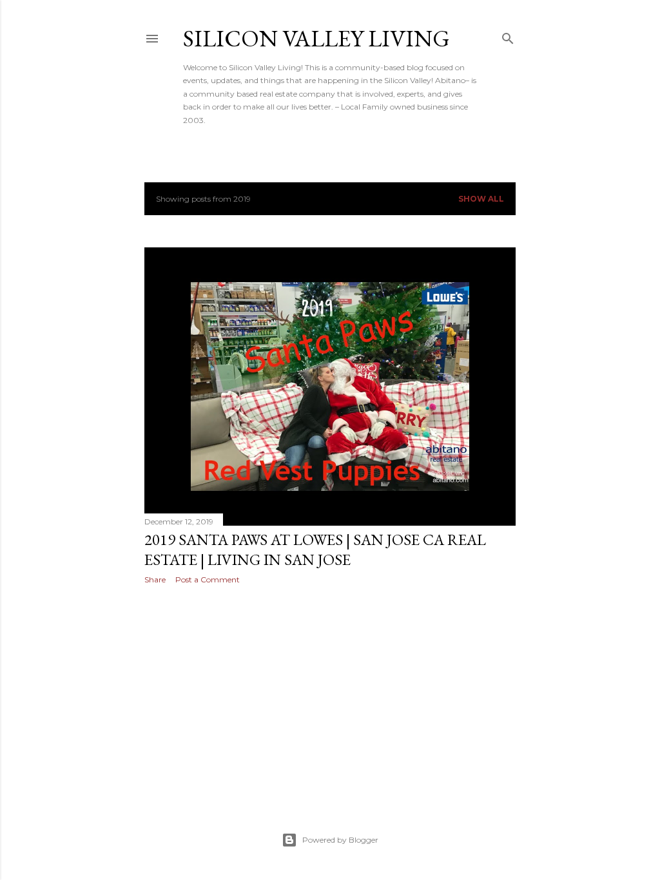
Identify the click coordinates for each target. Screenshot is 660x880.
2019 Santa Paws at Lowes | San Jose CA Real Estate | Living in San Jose (315, 549)
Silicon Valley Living (316, 38)
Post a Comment (207, 579)
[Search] (508, 35)
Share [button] (155, 579)
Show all (481, 199)
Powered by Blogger (340, 840)
